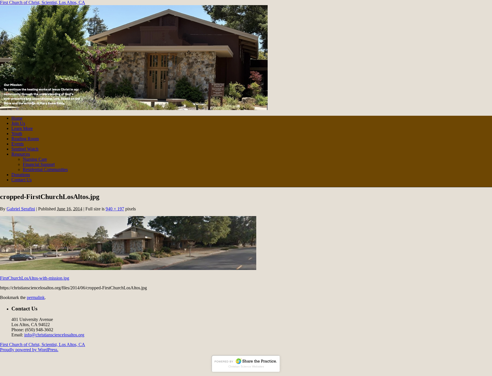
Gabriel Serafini (21, 208)
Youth (16, 133)
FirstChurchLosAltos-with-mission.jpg (34, 278)
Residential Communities (45, 169)
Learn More (22, 128)
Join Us (18, 123)
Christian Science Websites (246, 366)
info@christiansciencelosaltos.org (54, 334)
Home (16, 118)
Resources (20, 154)
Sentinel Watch (24, 149)
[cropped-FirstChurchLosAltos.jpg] (128, 268)
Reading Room (25, 138)
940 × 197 (115, 208)
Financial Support (39, 164)
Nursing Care (35, 159)
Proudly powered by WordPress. (29, 349)
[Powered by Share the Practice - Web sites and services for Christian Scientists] (246, 371)
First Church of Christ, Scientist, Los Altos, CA (42, 2)
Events (17, 143)
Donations (20, 174)
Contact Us (21, 179)
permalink (36, 297)
